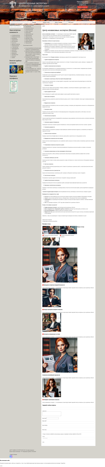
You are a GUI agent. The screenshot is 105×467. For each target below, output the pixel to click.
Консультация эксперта (27, 45)
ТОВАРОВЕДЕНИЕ (15, 48)
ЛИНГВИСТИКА (15, 54)
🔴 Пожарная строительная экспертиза (50, 399)
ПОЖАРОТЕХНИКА (15, 45)
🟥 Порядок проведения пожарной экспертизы (67, 236)
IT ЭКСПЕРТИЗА (15, 47)
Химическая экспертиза (47, 219)
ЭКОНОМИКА (14, 51)
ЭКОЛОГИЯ (14, 50)
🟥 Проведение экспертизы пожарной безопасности (50, 236)
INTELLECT (14, 56)
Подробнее (63, 463)
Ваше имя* (44, 420)
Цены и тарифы (58, 22)
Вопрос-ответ (46, 22)
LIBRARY (13, 57)
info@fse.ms (82, 5)
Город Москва (28, 26)
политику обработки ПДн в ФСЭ (75, 434)
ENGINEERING (14, 38)
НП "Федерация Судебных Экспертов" (28, 451)
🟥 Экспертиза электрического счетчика (50, 246)
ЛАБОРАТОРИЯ (15, 39)
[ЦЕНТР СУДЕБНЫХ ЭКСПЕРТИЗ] (13, 7)
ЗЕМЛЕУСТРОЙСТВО (16, 44)
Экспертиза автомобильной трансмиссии (51, 375)
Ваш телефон (44, 425)
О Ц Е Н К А (14, 42)
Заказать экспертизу (82, 7)
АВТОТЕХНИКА (15, 41)
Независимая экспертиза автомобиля (49, 221)
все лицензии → (13, 92)
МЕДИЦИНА (14, 53)
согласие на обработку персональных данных (55, 434)
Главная (34, 22)
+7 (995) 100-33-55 (82, 3)
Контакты (71, 22)
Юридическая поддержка (15, 25)
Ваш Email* (44, 418)
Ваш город (44, 429)
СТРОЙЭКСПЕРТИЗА (16, 35)
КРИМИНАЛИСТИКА (16, 36)
